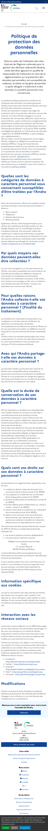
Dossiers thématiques (24, 802)
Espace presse (24, 806)
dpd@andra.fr (23, 156)
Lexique (24, 762)
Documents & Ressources (24, 798)
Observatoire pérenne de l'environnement (24, 754)
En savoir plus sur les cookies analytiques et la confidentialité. (22, 242)
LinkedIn (25, 782)
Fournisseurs (24, 813)
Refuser (14, 828)
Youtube (25, 789)
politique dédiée (18, 166)
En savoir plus (24, 828)
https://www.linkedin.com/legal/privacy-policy (25, 669)
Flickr (25, 771)
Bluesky (25, 778)
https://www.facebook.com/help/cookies (23, 661)
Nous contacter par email (24, 744)
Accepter (6, 828)
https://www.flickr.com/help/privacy (27, 672)
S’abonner (24, 712)
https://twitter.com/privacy (25, 664)
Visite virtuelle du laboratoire (24, 758)
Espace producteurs (24, 809)
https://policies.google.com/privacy (30, 674)
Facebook (25, 775)
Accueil (24, 24)
